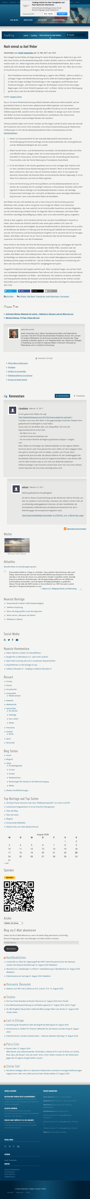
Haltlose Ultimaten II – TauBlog (53, 1128)
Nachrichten (9, 296)
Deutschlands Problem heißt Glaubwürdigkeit (25, 603)
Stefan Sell (13, 1066)
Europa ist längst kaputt (17, 379)
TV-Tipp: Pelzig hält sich (22, 318)
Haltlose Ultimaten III (43, 669)
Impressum (13, 2)
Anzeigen (11, 367)
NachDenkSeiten (10, 133)
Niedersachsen (15, 695)
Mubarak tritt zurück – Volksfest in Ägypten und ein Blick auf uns (39, 314)
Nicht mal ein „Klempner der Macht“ (21, 615)
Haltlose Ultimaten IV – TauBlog (19, 669)
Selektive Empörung (15, 607)
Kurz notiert (13, 719)
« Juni (6, 863)
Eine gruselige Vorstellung (57, 1132)
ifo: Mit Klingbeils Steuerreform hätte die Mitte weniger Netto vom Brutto (35, 1009)
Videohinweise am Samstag (17, 976)
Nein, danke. (48, 14)
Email (17, 639)
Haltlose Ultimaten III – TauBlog (53, 1122)
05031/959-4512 (9, 1174)
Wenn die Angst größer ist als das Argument (24, 611)
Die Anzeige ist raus (29, 665)
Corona (12, 769)
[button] (10, 291)
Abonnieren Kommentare (76, 528)
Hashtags (12, 715)
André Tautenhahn (25, 53)
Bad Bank (31, 296)
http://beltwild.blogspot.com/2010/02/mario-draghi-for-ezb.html (45, 417)
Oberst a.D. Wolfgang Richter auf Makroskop (59, 588)
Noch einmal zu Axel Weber (20, 46)
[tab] (62, 396)
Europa (9, 681)
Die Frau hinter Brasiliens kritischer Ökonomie (25, 1001)
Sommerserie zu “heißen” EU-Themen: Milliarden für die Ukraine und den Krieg (38, 1029)
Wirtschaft (10, 743)
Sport (8, 739)
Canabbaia (23, 408)
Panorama (10, 727)
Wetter (11, 723)
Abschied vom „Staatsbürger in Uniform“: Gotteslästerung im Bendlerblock (36, 969)
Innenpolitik (11, 693)
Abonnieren (11, 948)
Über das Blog (12, 811)
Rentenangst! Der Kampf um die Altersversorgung (29, 781)
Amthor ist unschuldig (17, 371)
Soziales (9, 731)
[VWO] (32, 14)
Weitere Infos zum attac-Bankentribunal (22, 827)
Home (26, 35)
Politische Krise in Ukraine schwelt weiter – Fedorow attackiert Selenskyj (35, 1036)
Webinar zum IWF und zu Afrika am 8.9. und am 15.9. (28, 988)
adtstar (25, 487)
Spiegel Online (16, 97)
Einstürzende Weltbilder (16, 823)
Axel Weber (21, 296)
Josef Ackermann (52, 296)
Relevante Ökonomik (18, 984)
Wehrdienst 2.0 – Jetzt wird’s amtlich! (33, 657)
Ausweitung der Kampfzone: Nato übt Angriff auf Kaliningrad (30, 1025)
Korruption (64, 296)
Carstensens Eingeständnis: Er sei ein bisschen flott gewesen (30, 807)
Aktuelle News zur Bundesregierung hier (20, 566)
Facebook (13, 639)
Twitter (9, 639)
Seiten (8, 763)
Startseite (5, 2)
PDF (16, 307)
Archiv (77, 2)
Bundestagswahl (15, 765)
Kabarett (9, 700)
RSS (5, 639)
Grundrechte (11, 689)
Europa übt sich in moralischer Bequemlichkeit (36, 661)
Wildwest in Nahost (14, 619)
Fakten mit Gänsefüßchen (30, 653)
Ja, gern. (62, 14)
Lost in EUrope (15, 1020)
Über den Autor (12, 815)
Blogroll (70, 2)
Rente (11, 734)
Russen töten (11, 1048)
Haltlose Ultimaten (72, 1128)
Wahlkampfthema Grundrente (20, 375)
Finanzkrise (40, 296)
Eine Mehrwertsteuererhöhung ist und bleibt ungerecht (28, 1005)
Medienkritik (11, 704)
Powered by (26, 14)
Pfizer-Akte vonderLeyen (18, 363)
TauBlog (34, 35)
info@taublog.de (9, 1177)
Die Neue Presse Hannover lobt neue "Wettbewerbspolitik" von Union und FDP (38, 803)
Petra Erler (12, 1044)
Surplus (10, 997)
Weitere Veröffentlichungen (17, 790)
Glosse (9, 685)
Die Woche (13, 711)
